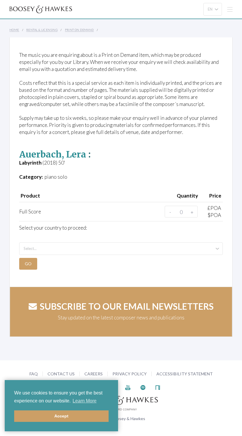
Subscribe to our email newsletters (127, 306)
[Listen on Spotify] (142, 387)
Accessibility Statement (184, 373)
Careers (93, 373)
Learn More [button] (85, 400)
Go (28, 263)
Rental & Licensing (42, 30)
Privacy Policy (129, 373)
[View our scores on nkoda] (158, 387)
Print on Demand (79, 30)
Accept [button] (61, 416)
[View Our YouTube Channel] (127, 387)
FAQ (34, 373)
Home (14, 30)
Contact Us (61, 373)
